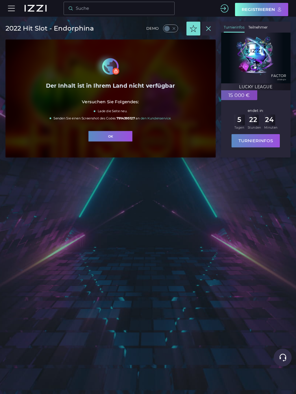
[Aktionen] (193, 28)
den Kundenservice (155, 118)
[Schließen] (209, 28)
